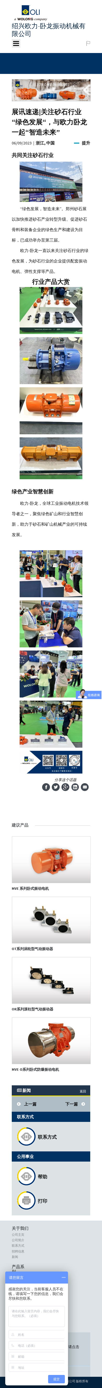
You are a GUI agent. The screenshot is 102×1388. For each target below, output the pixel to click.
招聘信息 (18, 1251)
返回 (83, 1091)
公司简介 (18, 1240)
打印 (42, 1201)
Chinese (77, 43)
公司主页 (18, 1235)
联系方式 (47, 1137)
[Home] (31, 19)
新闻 (15, 1257)
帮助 (42, 1177)
